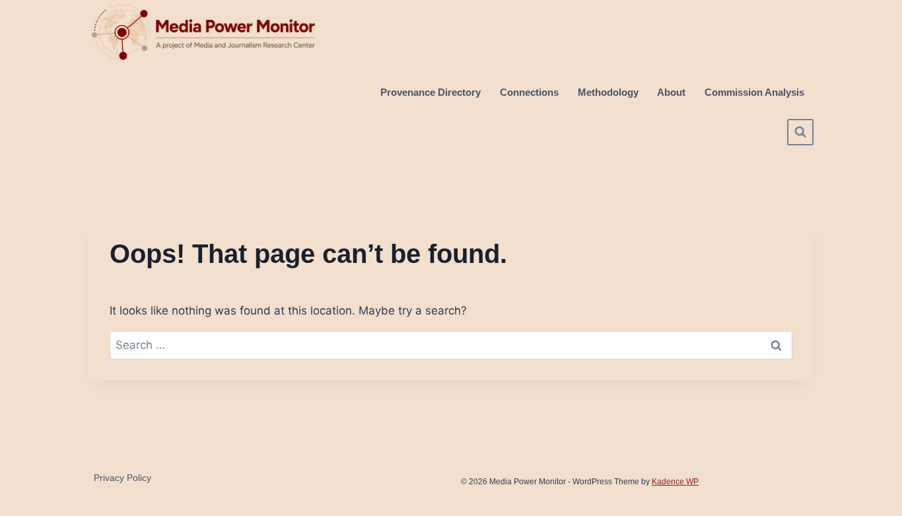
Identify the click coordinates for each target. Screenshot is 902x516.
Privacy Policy (122, 477)
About (671, 92)
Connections (529, 92)
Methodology (608, 92)
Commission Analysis (754, 92)
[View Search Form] (800, 132)
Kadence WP (675, 481)
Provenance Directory (430, 92)
